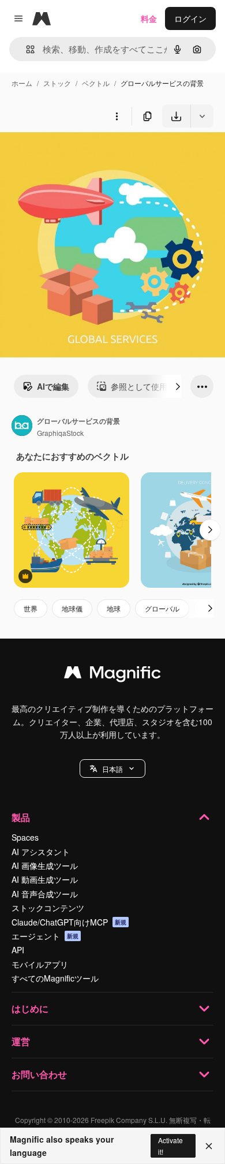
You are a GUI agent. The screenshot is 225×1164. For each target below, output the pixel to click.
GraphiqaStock (60, 433)
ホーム (22, 83)
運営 (21, 1041)
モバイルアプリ (40, 964)
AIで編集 (53, 386)
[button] (112, 768)
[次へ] (177, 386)
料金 (149, 18)
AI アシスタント (41, 851)
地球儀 (72, 608)
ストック (57, 83)
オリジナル (79, 154)
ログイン (190, 18)
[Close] (208, 1146)
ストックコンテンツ (48, 907)
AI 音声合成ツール (45, 894)
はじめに (30, 1008)
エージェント (45, 936)
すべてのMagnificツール (55, 978)
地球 (114, 608)
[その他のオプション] (116, 116)
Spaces (25, 837)
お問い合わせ (39, 1074)
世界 (31, 608)
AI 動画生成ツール (45, 879)
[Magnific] (112, 675)
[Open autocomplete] (26, 49)
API (18, 950)
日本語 (112, 769)
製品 (21, 817)
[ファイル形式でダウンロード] (201, 116)
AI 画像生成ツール (45, 865)
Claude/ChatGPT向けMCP (69, 922)
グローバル (162, 608)
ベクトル (96, 83)
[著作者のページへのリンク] (22, 426)
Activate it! (170, 1145)
